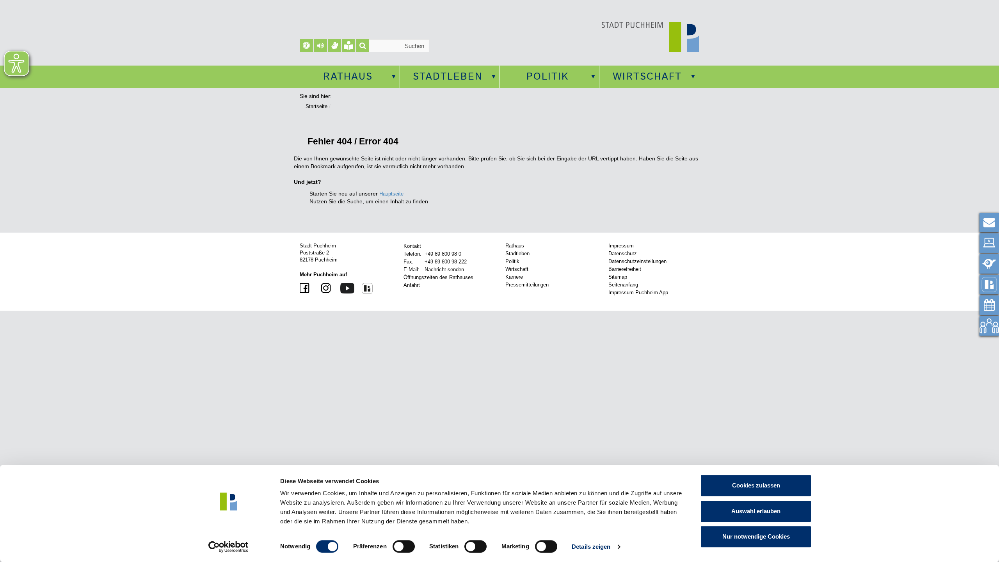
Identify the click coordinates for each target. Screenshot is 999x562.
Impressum (621, 246)
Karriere (514, 277)
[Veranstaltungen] (989, 305)
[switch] (404, 546)
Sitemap (617, 277)
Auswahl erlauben (755, 511)
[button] (320, 45)
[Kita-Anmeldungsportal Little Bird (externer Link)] (989, 264)
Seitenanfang (623, 285)
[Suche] (362, 45)
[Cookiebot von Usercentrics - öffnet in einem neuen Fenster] (228, 547)
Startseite (316, 106)
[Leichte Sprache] (348, 45)
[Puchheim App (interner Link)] (989, 284)
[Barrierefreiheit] (306, 45)
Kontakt (412, 246)
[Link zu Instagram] (323, 288)
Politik (547, 77)
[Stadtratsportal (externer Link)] (989, 326)
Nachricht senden (444, 269)
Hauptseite (391, 194)
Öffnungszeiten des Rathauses (438, 277)
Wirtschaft (647, 77)
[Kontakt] (989, 222)
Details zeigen (591, 546)
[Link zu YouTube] (344, 287)
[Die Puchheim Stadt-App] (364, 288)
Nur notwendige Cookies (756, 536)
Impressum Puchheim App (638, 292)
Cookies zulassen (756, 485)
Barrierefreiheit (624, 269)
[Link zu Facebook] (305, 288)
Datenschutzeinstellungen (637, 261)
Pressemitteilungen (527, 285)
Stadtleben (448, 77)
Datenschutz (622, 253)
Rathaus (348, 77)
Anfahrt (412, 285)
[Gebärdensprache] (334, 45)
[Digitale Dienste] (989, 243)
